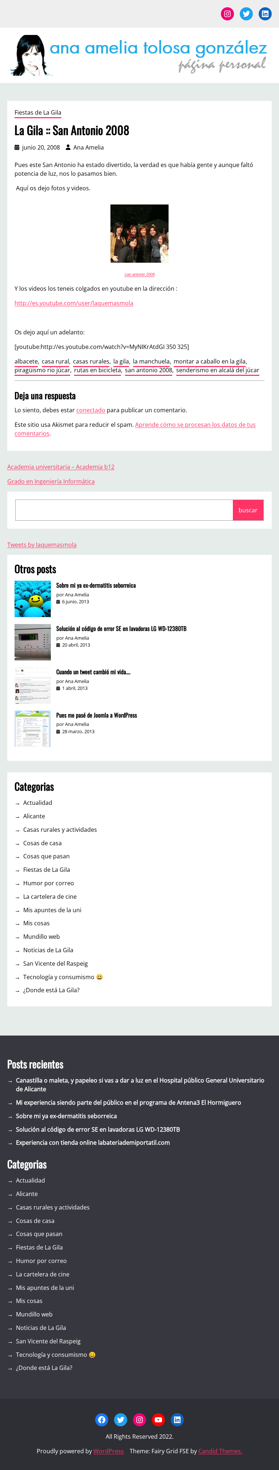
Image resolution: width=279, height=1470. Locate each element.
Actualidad (37, 803)
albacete (26, 361)
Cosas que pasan (46, 856)
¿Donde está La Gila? (51, 990)
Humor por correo (48, 883)
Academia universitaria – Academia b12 (60, 467)
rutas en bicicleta (97, 370)
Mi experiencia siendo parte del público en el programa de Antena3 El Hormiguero (128, 1102)
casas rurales (91, 361)
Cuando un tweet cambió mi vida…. (93, 671)
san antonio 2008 (140, 274)
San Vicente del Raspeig (55, 964)
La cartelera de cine (50, 897)
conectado (90, 410)
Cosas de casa (42, 843)
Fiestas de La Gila (38, 112)
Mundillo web (41, 937)
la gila (121, 361)
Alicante (34, 816)
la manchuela (151, 361)
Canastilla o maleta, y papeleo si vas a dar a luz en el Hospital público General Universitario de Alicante (140, 1084)
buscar (248, 510)
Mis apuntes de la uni (52, 910)
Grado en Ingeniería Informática (51, 481)
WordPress (108, 1451)
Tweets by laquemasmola (42, 545)
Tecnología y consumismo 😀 (63, 977)
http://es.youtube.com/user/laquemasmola (74, 303)
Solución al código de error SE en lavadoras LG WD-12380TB (121, 628)
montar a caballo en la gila (210, 361)
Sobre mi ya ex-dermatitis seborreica (96, 585)
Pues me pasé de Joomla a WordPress (96, 715)
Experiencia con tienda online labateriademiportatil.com (93, 1143)
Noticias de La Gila (48, 950)
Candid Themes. (220, 1451)
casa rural (55, 361)
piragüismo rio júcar (42, 370)
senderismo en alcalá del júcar (217, 370)
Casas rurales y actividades (60, 830)
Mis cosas (36, 923)
